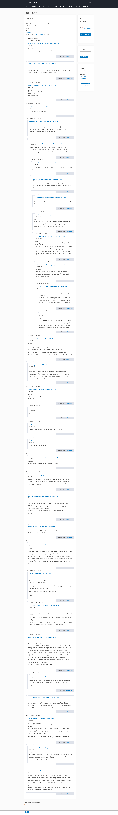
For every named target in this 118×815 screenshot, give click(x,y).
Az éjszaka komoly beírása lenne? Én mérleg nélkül (41, 718)
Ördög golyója (84, 78)
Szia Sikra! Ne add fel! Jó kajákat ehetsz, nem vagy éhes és (52, 286)
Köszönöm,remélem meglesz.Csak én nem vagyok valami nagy (46, 143)
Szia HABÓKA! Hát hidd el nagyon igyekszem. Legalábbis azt (51, 265)
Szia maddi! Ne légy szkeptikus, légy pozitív (40, 573)
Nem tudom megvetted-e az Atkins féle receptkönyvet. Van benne (51, 197)
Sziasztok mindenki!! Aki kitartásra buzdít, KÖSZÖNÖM (41, 338)
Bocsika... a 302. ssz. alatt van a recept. (39, 441)
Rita (27, 767)
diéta (27, 6)
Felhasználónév (84, 21)
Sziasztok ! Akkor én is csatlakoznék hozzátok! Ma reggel (42, 85)
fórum (56, 6)
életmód (41, 6)
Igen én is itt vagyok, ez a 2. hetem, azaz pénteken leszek (43, 121)
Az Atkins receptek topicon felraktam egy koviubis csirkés (43, 424)
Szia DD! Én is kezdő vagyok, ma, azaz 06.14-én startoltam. (42, 63)
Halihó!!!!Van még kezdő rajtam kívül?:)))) (38, 106)
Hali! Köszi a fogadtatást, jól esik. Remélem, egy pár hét (44, 605)
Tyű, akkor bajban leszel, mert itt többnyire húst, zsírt (45, 162)
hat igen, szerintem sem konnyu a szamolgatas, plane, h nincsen (44, 697)
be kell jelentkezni (38, 34)
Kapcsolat (90, 2)
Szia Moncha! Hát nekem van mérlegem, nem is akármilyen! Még (45, 748)
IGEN (30, 408)
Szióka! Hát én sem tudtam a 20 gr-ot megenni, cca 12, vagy (44, 676)
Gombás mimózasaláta (86, 85)
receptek (69, 6)
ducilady (28, 523)
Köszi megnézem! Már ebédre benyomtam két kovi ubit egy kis (44, 457)
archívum (28, 32)
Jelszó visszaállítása (85, 39)
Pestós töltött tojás (85, 83)
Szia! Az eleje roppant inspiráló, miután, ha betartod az (43, 365)
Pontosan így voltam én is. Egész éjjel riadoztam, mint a (42, 526)
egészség (34, 6)
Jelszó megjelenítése (87, 28)
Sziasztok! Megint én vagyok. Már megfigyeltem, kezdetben (43, 637)
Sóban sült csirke (85, 81)
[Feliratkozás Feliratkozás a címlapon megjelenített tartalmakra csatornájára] (50, 804)
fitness (49, 6)
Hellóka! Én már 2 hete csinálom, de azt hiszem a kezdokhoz (49, 215)
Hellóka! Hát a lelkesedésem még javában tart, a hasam (53, 314)
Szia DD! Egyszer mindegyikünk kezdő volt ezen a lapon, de (43, 496)
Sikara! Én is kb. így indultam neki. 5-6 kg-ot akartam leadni (50, 236)
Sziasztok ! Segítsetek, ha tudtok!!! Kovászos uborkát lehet (42, 389)
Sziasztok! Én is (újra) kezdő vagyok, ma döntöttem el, (41, 544)
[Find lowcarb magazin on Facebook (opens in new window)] (25, 812)
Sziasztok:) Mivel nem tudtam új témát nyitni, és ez (41, 771)
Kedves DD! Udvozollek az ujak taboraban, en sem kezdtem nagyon (45, 43)
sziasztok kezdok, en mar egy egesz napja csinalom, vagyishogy (44, 475)
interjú (62, 6)
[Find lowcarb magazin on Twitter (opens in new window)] (28, 812)
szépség (85, 6)
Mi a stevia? (83, 76)
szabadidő (78, 6)
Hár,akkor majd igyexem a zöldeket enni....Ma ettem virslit (47, 179)
